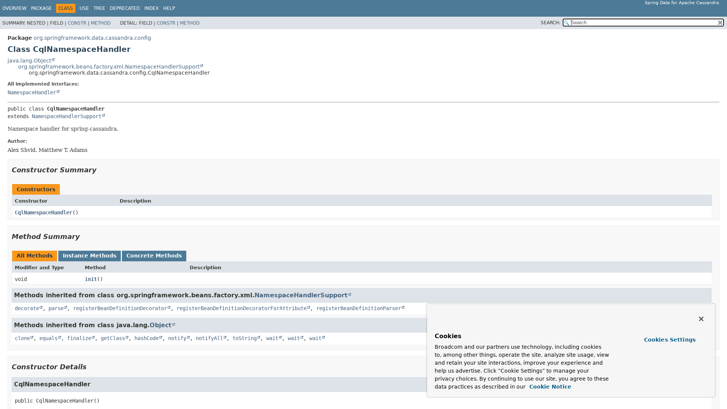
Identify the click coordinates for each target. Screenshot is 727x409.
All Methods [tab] (35, 256)
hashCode (146, 338)
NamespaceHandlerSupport (66, 116)
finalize (79, 338)
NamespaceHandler (32, 92)
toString (244, 338)
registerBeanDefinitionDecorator (120, 308)
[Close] (701, 319)
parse (56, 308)
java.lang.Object (29, 61)
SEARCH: (550, 22)
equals (48, 338)
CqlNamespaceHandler (43, 212)
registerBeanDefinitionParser (358, 308)
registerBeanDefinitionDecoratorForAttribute (241, 308)
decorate (27, 308)
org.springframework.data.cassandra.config (92, 38)
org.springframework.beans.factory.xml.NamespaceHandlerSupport (109, 67)
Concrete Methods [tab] (154, 256)
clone (22, 338)
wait (272, 338)
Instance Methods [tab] (89, 256)
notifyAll (209, 338)
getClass (113, 338)
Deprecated (125, 8)
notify (177, 338)
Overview (14, 8)
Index (151, 8)
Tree (99, 8)
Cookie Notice (549, 387)
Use (84, 8)
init (91, 279)
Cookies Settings (670, 340)
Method (101, 23)
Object (161, 325)
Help (169, 8)
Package (41, 8)
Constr (77, 23)
